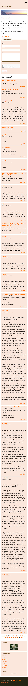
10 (18, 635)
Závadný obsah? (17, 680)
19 (17, 637)
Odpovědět (22, 86)
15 (9, 637)
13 (5, 637)
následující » (24, 636)
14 (7, 637)
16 (11, 637)
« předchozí (4, 636)
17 (13, 637)
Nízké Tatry (4, 661)
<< (4, 674)
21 (21, 637)
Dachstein (4, 656)
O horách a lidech (6, 6)
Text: (2, 52)
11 (20, 635)
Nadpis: (3, 47)
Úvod (2, 18)
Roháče (4, 663)
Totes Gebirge (5, 665)
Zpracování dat (5, 682)
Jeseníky (4, 657)
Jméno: (3, 43)
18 (15, 637)
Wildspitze (4, 667)
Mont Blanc (4, 659)
